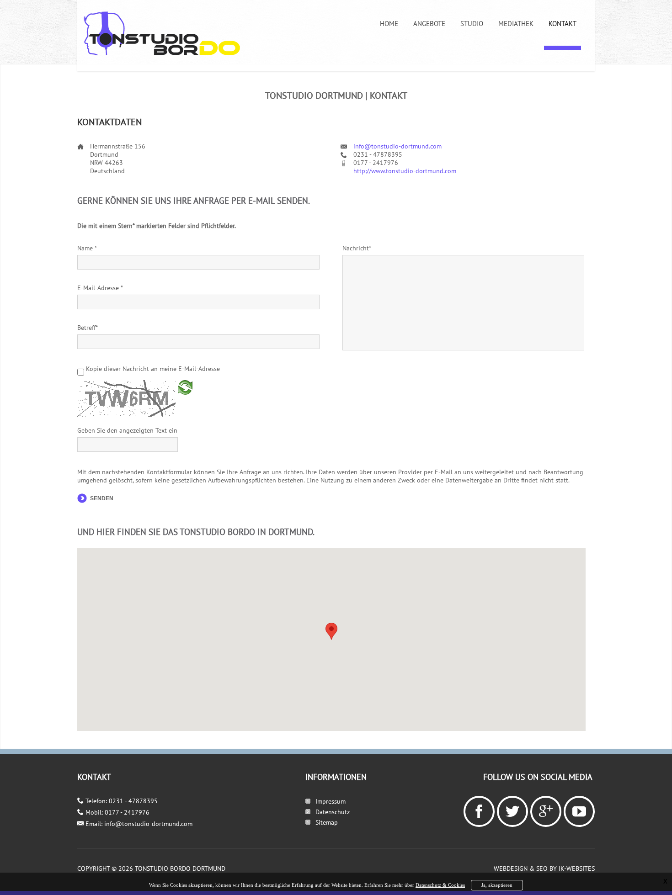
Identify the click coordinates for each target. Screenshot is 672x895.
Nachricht (356, 248)
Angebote (429, 23)
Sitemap (326, 822)
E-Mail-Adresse (100, 288)
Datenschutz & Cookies (440, 885)
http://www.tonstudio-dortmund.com (404, 171)
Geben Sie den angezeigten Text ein (127, 430)
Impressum (330, 801)
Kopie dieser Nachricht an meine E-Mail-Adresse (153, 369)
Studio (471, 23)
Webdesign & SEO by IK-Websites (544, 868)
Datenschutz (332, 812)
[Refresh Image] (185, 400)
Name (87, 248)
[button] (331, 631)
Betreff (87, 327)
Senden (101, 498)
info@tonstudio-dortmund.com (397, 146)
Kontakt (562, 23)
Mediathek (515, 23)
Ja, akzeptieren (496, 885)
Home (389, 23)
